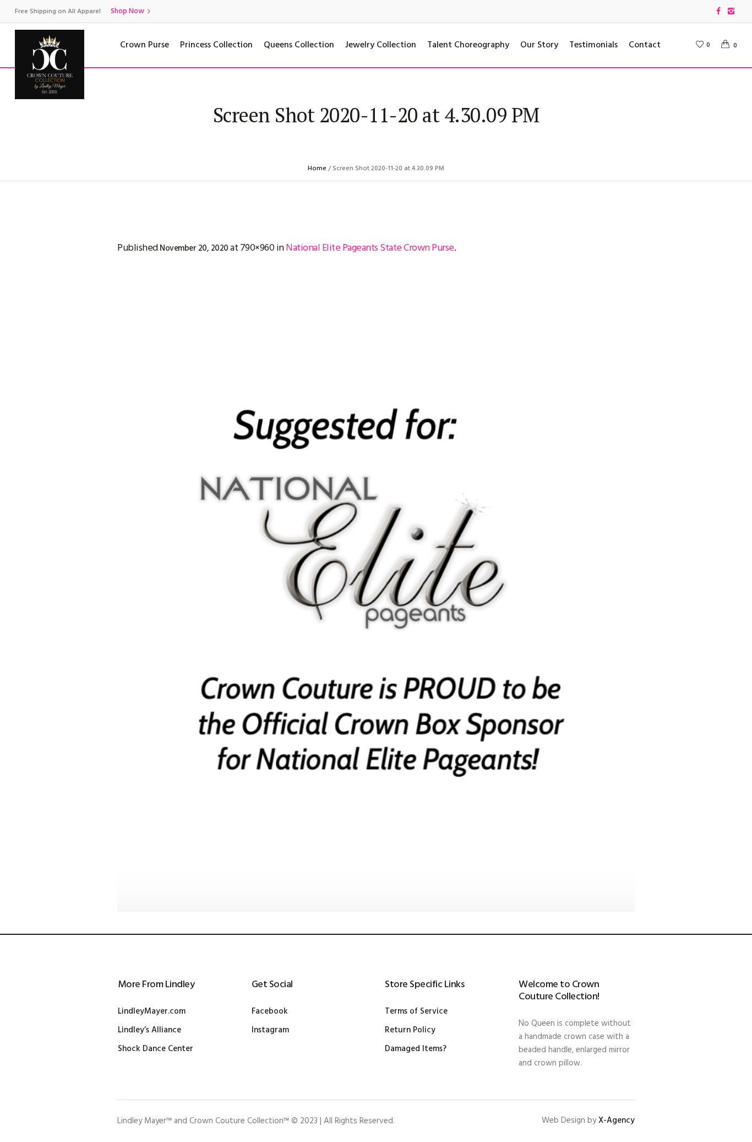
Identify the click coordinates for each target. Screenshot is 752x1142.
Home (317, 168)
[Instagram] (731, 11)
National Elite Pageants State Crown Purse (370, 248)
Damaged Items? (415, 1049)
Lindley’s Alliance (149, 1030)
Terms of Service (416, 1011)
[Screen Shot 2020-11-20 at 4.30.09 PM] (376, 597)
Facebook (270, 1011)
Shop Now (127, 11)
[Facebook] (718, 11)
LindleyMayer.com (152, 1011)
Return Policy (410, 1030)
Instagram (270, 1030)
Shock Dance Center (155, 1049)
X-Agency (616, 1120)
